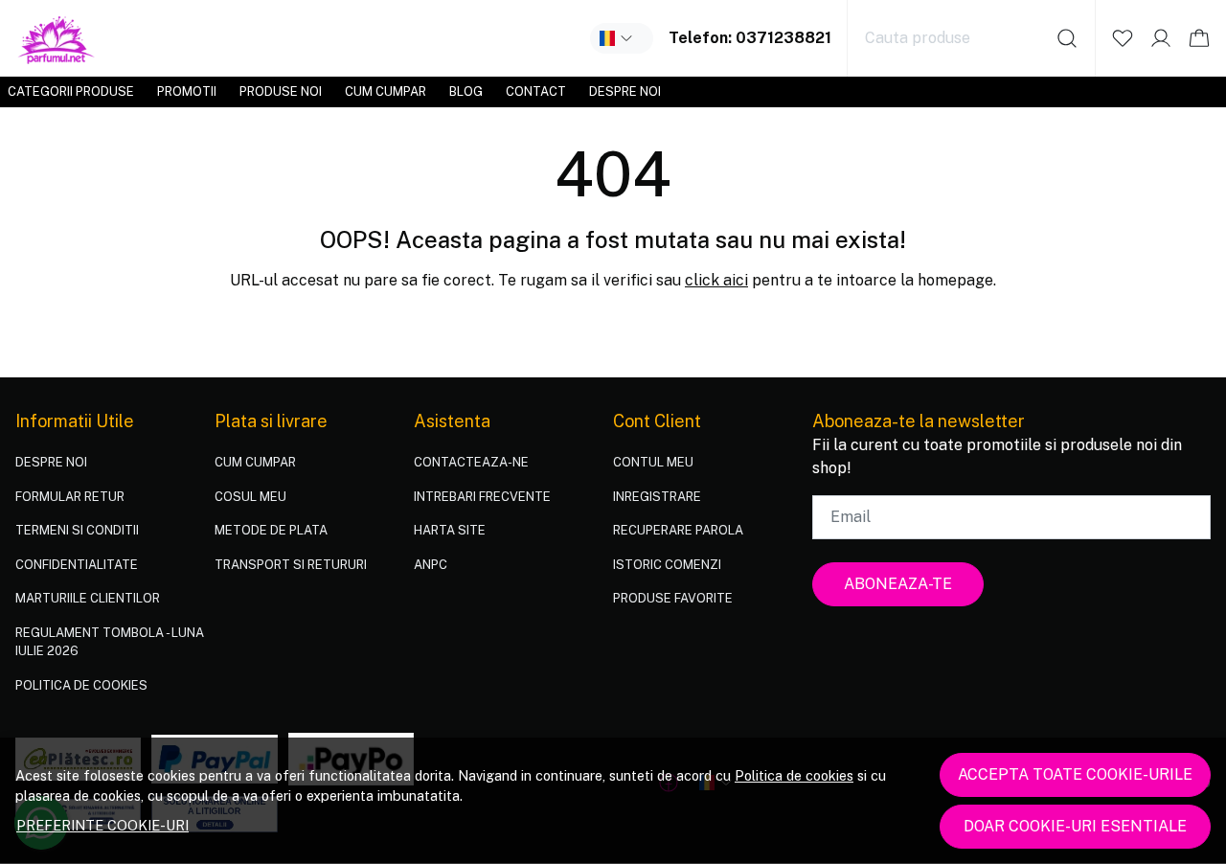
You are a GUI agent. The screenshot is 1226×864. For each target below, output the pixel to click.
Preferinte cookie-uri (102, 825)
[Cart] (1199, 38)
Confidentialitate (76, 564)
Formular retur (70, 496)
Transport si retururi (291, 564)
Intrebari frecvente (482, 496)
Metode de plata (271, 530)
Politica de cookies (794, 775)
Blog (466, 91)
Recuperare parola (678, 530)
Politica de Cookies (81, 685)
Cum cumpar (385, 91)
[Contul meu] (1160, 38)
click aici (716, 280)
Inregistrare (657, 496)
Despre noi (625, 91)
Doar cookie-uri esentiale (1075, 826)
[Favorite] (1122, 38)
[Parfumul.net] (57, 38)
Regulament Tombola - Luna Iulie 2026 (109, 642)
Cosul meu (250, 496)
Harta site (450, 530)
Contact (536, 91)
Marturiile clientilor (87, 598)
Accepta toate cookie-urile (1075, 774)
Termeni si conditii (77, 530)
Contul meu (653, 462)
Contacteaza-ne (471, 462)
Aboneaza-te (898, 584)
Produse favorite (673, 598)
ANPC (430, 564)
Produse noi (280, 91)
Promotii (186, 91)
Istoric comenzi (667, 564)
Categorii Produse (71, 91)
